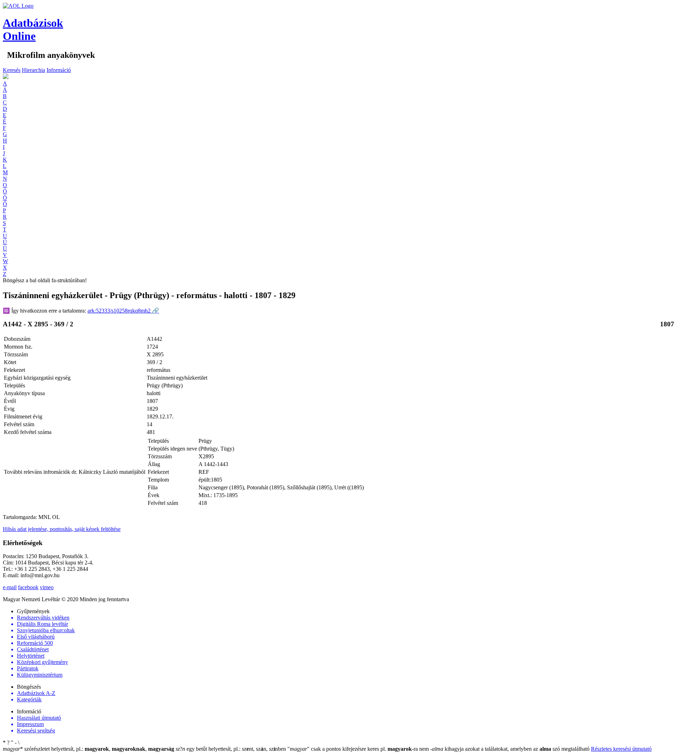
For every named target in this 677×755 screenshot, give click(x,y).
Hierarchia (33, 70)
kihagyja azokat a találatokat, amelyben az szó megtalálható (510, 749)
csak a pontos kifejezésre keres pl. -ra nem (358, 749)
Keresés (11, 70)
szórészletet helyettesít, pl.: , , (88, 749)
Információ (59, 70)
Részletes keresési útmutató (621, 749)
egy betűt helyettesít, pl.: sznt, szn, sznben (231, 749)
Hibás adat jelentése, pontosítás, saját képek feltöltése (62, 529)
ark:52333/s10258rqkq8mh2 (123, 311)
